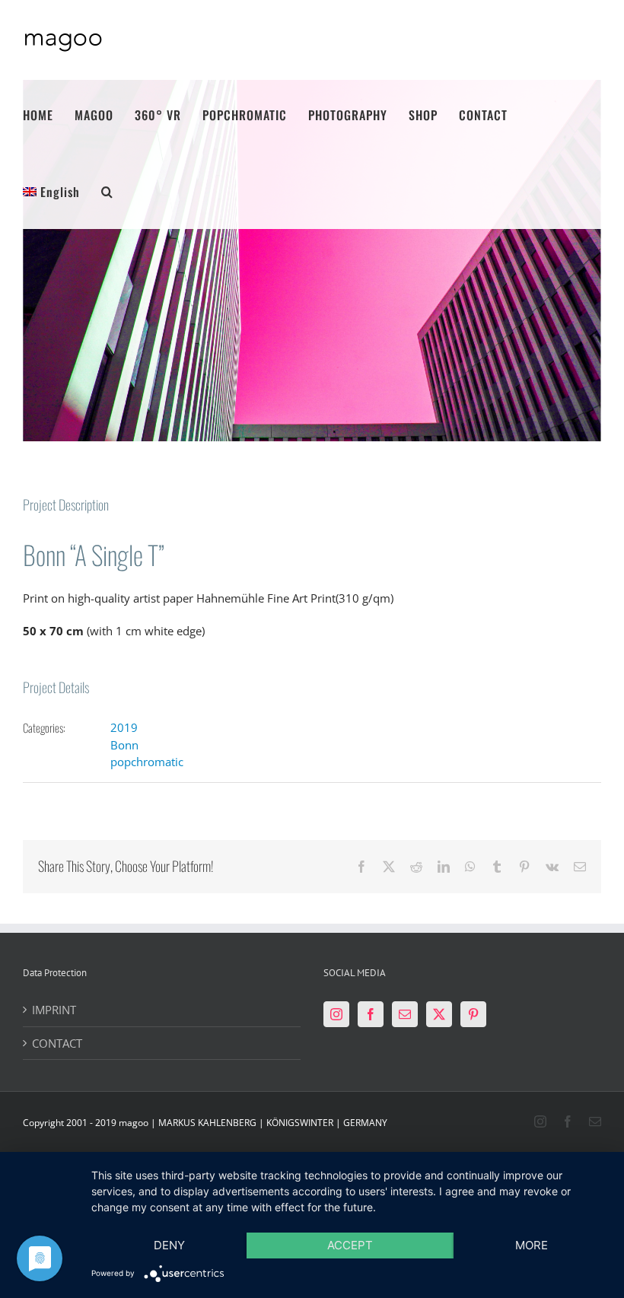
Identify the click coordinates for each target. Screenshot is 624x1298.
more (531, 1245)
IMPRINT (54, 1009)
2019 (124, 727)
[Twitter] (439, 1014)
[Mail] (405, 1014)
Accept (350, 1245)
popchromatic (146, 761)
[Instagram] (336, 1014)
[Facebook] (371, 1014)
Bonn (124, 744)
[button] (107, 190)
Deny (169, 1245)
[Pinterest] (473, 1014)
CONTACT (57, 1043)
